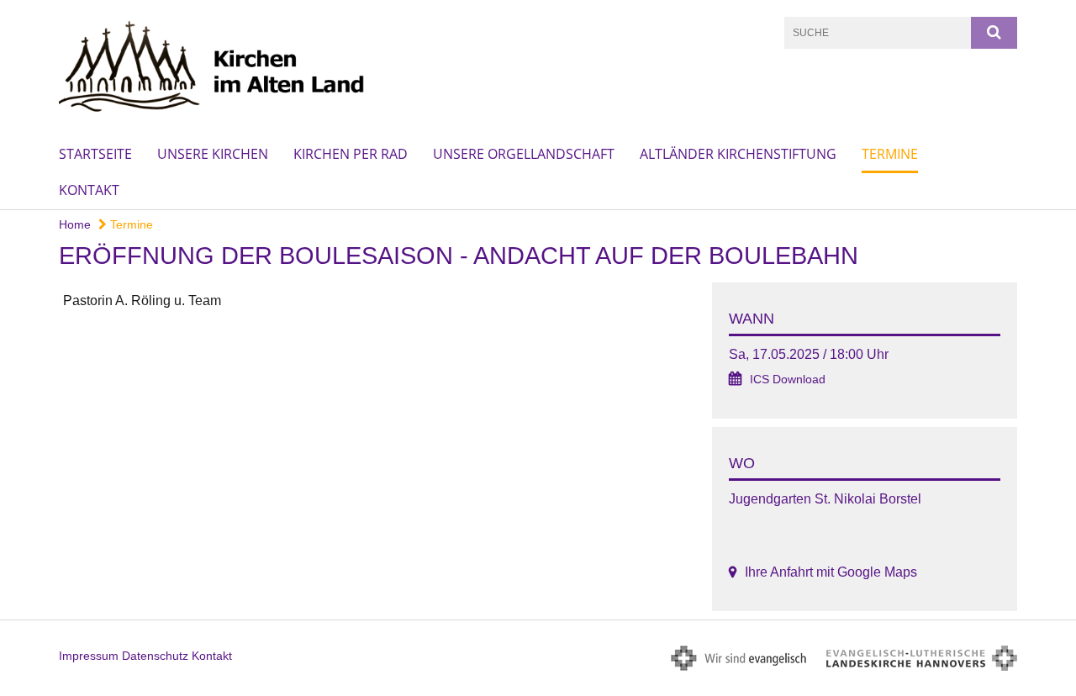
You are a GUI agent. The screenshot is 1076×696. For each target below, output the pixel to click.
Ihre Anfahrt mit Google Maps (831, 572)
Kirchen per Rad (350, 154)
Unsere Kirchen (212, 154)
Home (75, 224)
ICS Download (787, 379)
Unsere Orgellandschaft (523, 154)
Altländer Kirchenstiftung (738, 154)
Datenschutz (155, 655)
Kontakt (89, 190)
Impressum (89, 655)
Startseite (95, 154)
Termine (890, 154)
